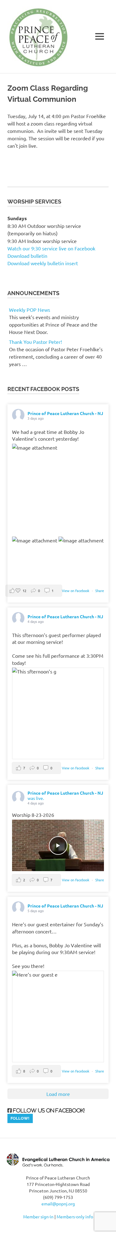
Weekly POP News (29, 310)
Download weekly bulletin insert (42, 263)
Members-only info (75, 1216)
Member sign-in (38, 1216)
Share (99, 590)
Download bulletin (27, 256)
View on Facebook (76, 590)
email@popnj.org (58, 1203)
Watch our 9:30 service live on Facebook (52, 248)
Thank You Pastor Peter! (35, 342)
